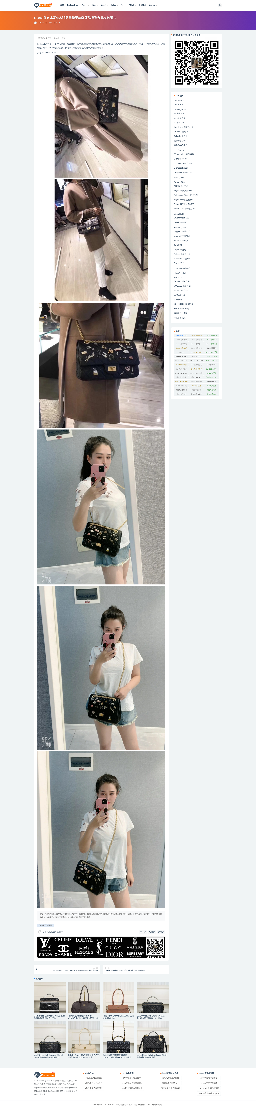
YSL (123, 5)
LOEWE (177, 250)
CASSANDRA (179, 281)
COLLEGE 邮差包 (181, 286)
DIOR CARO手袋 (181, 361)
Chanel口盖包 (211, 348)
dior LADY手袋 (181, 365)
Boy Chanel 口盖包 (181, 127)
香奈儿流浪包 (211, 390)
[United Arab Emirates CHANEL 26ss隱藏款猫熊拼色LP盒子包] (50, 997)
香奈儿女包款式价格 (170, 1078)
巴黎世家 (177, 318)
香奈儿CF (196, 377)
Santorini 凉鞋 (180, 241)
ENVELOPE (178, 290)
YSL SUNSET (179, 309)
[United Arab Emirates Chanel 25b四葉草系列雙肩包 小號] (153, 1037)
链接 (162, 932)
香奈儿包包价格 (139, 1105)
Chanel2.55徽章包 (46, 925)
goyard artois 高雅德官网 (209, 1088)
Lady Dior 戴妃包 (181, 173)
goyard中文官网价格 (209, 1083)
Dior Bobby (178, 159)
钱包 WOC (178, 145)
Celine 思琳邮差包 (181, 348)
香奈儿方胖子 (196, 390)
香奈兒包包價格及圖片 (53, 932)
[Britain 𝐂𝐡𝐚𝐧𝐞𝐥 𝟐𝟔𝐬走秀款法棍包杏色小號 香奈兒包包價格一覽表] (84, 1037)
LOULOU (177, 295)
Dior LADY (211, 360)
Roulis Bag (110, 1105)
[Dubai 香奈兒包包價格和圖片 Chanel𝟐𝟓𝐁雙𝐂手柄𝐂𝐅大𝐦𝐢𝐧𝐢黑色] (118, 1037)
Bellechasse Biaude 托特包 (185, 195)
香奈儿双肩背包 (181, 386)
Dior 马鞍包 (181, 369)
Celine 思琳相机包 (211, 340)
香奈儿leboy (211, 377)
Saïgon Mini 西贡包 (182, 200)
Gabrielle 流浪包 (180, 136)
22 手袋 (177, 123)
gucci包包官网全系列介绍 (132, 1088)
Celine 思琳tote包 (181, 336)
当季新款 (177, 141)
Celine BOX (178, 104)
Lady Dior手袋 (212, 373)
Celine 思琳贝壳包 (211, 344)
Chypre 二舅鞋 (180, 232)
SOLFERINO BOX (181, 304)
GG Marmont (179, 218)
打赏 (144, 932)
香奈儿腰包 (196, 394)
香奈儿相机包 (181, 394)
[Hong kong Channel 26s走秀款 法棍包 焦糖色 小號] (118, 997)
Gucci (176, 214)
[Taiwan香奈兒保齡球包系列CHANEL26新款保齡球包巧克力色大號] (84, 997)
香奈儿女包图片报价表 (170, 1088)
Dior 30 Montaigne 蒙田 (181, 352)
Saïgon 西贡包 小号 (182, 204)
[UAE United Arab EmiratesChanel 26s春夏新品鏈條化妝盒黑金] (153, 997)
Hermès (177, 228)
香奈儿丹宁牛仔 (196, 382)
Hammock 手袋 (180, 259)
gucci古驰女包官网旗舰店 (132, 1083)
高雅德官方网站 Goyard (209, 1093)
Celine (176, 101)
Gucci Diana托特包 (211, 369)
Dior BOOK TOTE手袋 (196, 357)
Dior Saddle (179, 168)
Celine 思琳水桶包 (196, 340)
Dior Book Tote (180, 163)
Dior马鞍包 (196, 369)
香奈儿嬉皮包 (211, 386)
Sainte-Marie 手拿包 (182, 209)
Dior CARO (211, 356)
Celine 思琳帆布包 (211, 336)
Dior (176, 150)
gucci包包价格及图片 (132, 1078)
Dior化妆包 (196, 365)
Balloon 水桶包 (180, 254)
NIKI (176, 300)
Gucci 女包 (178, 222)
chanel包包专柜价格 (155, 1105)
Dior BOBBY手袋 (211, 352)
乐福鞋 (177, 245)
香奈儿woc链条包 (181, 382)
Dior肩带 (211, 365)
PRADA (142, 5)
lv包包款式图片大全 (93, 1078)
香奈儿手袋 (181, 390)
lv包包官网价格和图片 (94, 1088)
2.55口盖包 (178, 118)
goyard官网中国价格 (209, 1078)
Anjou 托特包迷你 (181, 191)
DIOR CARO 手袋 (196, 361)
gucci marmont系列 (196, 373)
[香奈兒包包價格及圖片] (35, 22)
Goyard (177, 182)
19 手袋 (177, 114)
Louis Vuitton (73, 5)
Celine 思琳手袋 (181, 340)
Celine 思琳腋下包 (196, 344)
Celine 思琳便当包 (196, 336)
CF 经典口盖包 (180, 132)
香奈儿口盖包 (196, 386)
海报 (153, 932)
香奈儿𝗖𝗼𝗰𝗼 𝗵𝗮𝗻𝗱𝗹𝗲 (211, 394)
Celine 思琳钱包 (196, 348)
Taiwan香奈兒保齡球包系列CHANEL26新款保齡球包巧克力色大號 (83, 1018)
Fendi (176, 178)
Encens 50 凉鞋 (180, 236)
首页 (62, 5)
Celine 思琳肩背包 (181, 344)
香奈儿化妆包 (211, 382)
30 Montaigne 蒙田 (182, 154)
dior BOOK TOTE (181, 357)
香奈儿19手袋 (181, 378)
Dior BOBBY (196, 352)
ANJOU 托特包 (180, 186)
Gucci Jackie (181, 373)
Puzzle (176, 263)
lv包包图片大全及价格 (94, 1083)
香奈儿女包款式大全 (170, 1083)
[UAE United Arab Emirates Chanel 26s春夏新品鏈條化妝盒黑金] (50, 1037)
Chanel (41, 22)
